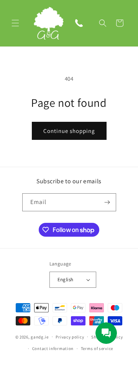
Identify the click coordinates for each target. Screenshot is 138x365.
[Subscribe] (107, 202)
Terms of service (97, 348)
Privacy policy (70, 337)
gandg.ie (40, 336)
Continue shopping (69, 130)
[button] (15, 23)
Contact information (53, 348)
